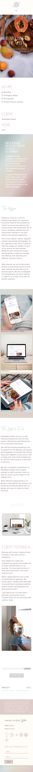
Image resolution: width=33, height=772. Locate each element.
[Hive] (11, 735)
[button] (16, 10)
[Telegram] (16, 735)
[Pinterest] (7, 740)
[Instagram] (26, 735)
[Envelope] (7, 735)
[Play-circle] (21, 735)
